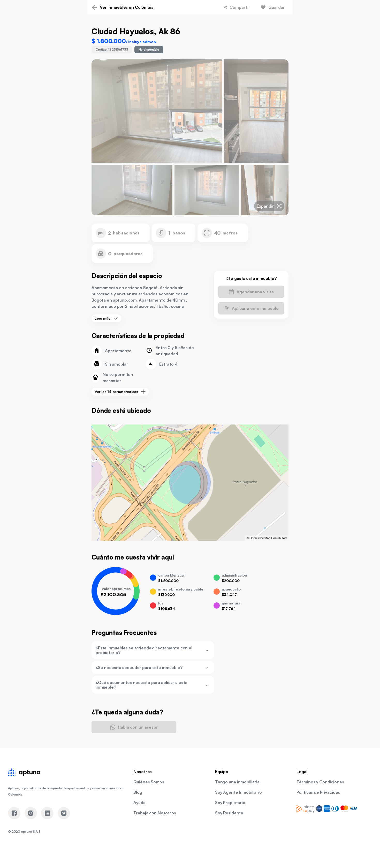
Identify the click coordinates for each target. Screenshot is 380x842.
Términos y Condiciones (320, 781)
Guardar (276, 7)
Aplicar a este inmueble (255, 308)
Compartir (240, 7)
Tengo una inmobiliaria (237, 781)
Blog (137, 792)
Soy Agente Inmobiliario (238, 792)
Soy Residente (229, 812)
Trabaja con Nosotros (154, 812)
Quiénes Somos (148, 781)
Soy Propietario (230, 802)
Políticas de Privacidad (318, 792)
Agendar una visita (255, 291)
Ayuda (139, 802)
